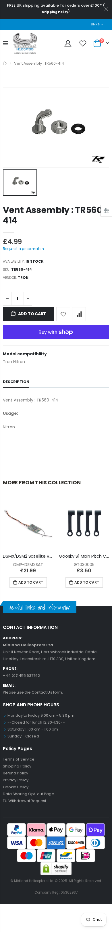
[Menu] (5, 43)
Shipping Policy (55, 12)
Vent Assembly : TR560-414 (55, 215)
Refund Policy (15, 773)
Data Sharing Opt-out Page (28, 794)
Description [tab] (16, 381)
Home (5, 63)
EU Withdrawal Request (24, 801)
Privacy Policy (15, 780)
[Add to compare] (79, 314)
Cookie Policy (15, 787)
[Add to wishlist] (63, 314)
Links (95, 24)
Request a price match (23, 248)
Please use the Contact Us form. (33, 692)
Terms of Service (18, 759)
